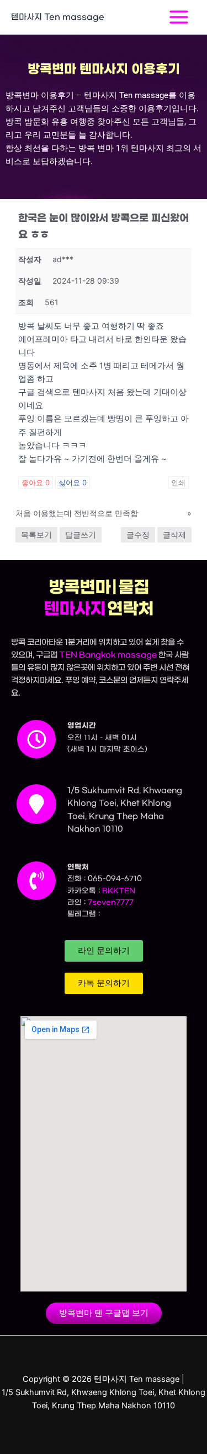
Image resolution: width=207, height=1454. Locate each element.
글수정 (138, 534)
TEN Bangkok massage (108, 655)
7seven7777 (111, 902)
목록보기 (36, 534)
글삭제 (174, 534)
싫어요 (73, 482)
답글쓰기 (80, 534)
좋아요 (36, 482)
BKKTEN (118, 890)
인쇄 (178, 482)
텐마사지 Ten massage (57, 17)
